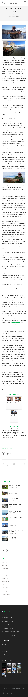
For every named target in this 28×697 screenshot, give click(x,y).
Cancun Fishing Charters (15, 511)
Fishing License (7, 584)
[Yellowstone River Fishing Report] (4, 675)
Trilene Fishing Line (8, 621)
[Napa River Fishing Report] (19, 665)
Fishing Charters (7, 565)
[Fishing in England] (10, 3)
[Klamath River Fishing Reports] (14, 670)
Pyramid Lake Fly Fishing (14, 524)
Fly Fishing (5, 578)
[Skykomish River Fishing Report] (19, 670)
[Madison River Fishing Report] (9, 670)
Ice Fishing (5, 562)
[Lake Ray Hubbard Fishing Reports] (9, 665)
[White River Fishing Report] (4, 670)
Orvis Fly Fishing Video (9, 628)
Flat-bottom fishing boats (15, 504)
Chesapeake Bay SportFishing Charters (16, 531)
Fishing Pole (6, 568)
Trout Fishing (6, 572)
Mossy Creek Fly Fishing (14, 485)
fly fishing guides (15, 322)
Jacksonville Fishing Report (10, 635)
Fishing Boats (6, 594)
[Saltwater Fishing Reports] (4, 665)
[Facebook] (3, 453)
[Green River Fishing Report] (14, 665)
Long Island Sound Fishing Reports (17, 517)
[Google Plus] (11, 453)
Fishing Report (16, 16)
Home (9, 16)
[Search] (24, 474)
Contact (6, 648)
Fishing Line (6, 581)
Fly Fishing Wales (13, 537)
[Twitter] (7, 453)
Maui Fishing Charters (14, 498)
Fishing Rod (6, 591)
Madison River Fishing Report (16, 492)
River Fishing (6, 588)
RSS (5, 654)
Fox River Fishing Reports (10, 625)
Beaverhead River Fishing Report (11, 631)
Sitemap (6, 651)
